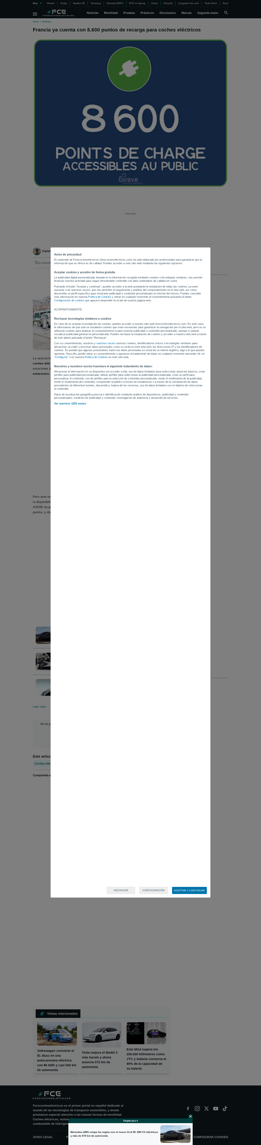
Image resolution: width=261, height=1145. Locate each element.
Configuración (153, 890)
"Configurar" (61, 357)
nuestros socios (105, 343)
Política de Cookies (99, 296)
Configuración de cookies (69, 300)
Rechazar (121, 890)
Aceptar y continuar (189, 890)
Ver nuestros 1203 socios (70, 403)
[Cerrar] (190, 1116)
